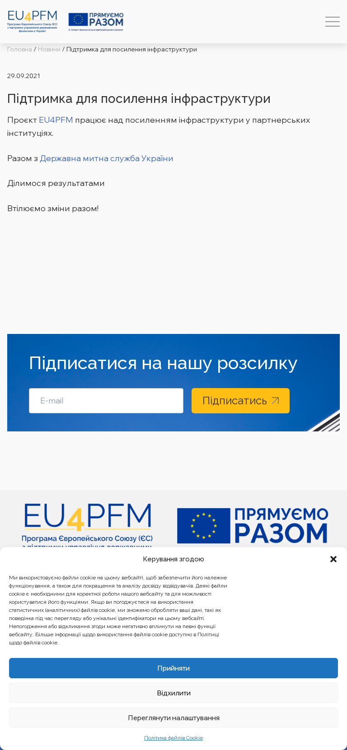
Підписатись (234, 400)
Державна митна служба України (107, 158)
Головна (19, 49)
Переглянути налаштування (174, 717)
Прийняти (173, 668)
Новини (49, 49)
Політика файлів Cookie (173, 738)
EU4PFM (56, 120)
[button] (333, 559)
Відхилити (174, 693)
